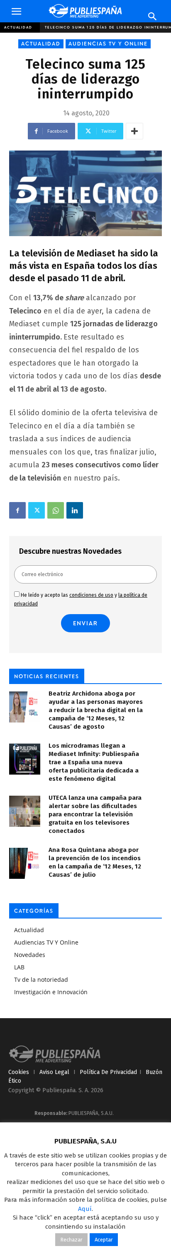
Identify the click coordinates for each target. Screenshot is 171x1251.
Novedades (29, 955)
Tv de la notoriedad (41, 979)
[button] (16, 11)
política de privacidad (108, 1072)
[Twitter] (36, 510)
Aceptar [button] (104, 1240)
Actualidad (18, 27)
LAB (19, 967)
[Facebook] (17, 510)
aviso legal (54, 1072)
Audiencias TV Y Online (108, 44)
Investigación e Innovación (51, 992)
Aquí (85, 1209)
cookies (18, 1072)
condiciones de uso (91, 595)
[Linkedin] (74, 510)
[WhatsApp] (55, 510)
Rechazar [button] (71, 1240)
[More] (134, 131)
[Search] (152, 16)
